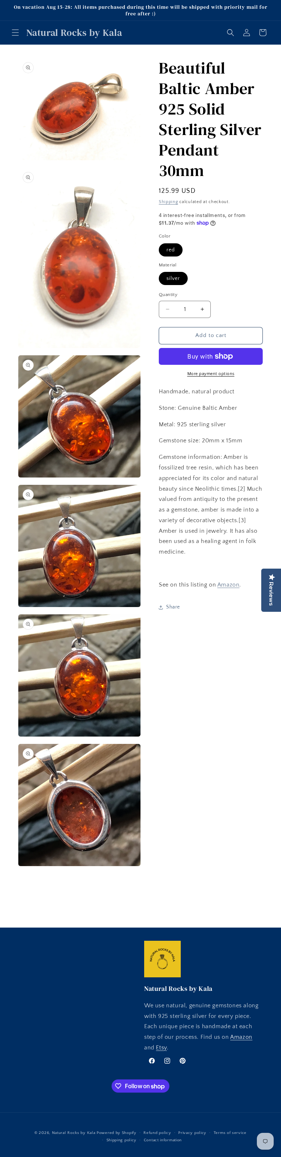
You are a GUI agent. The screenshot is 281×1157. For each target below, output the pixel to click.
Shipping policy (121, 1140)
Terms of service (230, 1133)
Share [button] (173, 607)
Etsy (161, 1047)
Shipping (168, 201)
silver (173, 278)
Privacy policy (192, 1133)
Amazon (228, 584)
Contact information (163, 1140)
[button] (15, 33)
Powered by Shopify (116, 1133)
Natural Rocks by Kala (73, 1133)
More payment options (211, 373)
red (170, 250)
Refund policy (157, 1133)
